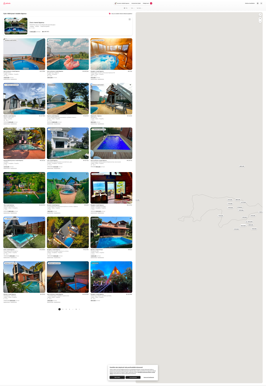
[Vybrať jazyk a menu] (257, 3)
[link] (56, 309)
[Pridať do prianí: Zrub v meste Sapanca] (43, 218)
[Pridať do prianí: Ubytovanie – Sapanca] (130, 85)
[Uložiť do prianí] (129, 19)
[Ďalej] (79, 309)
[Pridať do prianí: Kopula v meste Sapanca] (87, 85)
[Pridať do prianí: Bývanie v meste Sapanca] (43, 85)
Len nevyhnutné (133, 377)
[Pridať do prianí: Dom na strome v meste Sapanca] (43, 40)
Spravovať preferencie (149, 377)
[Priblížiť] (260, 18)
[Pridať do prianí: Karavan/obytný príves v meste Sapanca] (43, 129)
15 (76, 309)
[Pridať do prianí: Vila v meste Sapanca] (87, 129)
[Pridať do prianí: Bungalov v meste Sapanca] (130, 40)
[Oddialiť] (260, 21)
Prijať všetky (117, 377)
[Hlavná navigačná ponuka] (261, 3)
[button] (33, 31)
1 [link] (59, 309)
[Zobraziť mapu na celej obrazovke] (260, 14)
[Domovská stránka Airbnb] (6, 3)
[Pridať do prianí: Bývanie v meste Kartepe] (130, 218)
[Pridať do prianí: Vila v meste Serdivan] (43, 174)
